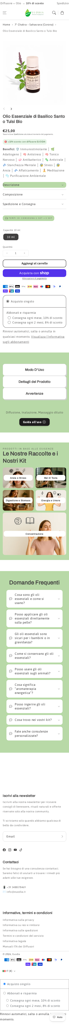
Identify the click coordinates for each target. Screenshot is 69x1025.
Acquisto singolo (18, 984)
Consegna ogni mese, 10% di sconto (34, 1000)
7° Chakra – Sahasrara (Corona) (34, 24)
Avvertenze (34, 393)
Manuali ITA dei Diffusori (18, 946)
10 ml (11, 237)
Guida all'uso (32, 422)
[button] (5, 13)
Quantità (7, 247)
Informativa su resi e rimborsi (21, 925)
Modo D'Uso (34, 370)
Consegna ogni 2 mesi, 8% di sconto (34, 1005)
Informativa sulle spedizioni (20, 930)
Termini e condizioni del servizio (23, 935)
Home (6, 24)
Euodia (16, 954)
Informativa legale (14, 941)
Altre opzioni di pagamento (34, 278)
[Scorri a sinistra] (4, 109)
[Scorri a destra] (11, 109)
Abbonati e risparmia (21, 993)
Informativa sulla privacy (18, 919)
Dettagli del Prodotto (35, 382)
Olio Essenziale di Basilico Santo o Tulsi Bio (30, 30)
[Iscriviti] (62, 836)
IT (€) (9, 971)
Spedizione (18, 134)
